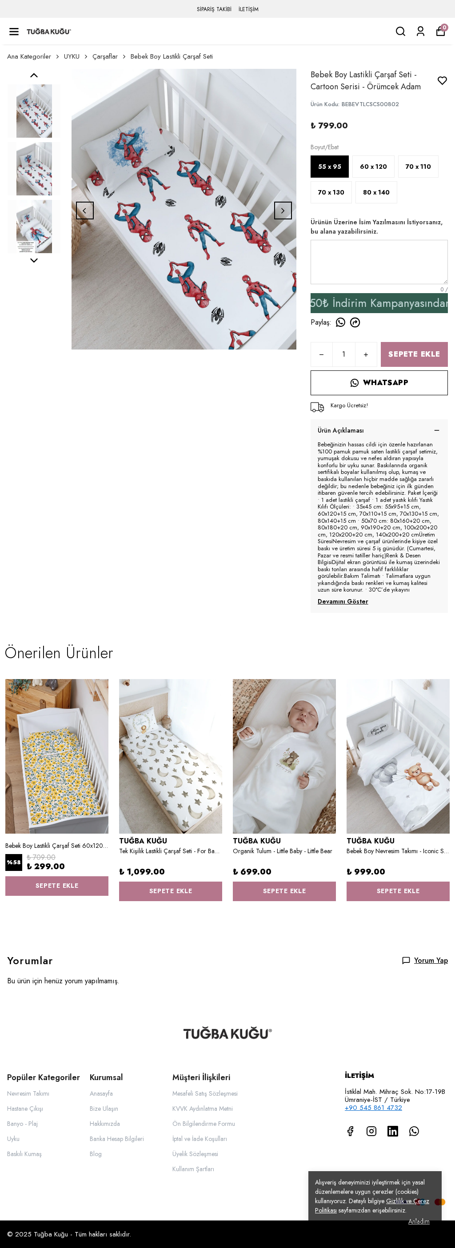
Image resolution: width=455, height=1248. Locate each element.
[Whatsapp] (414, 1131)
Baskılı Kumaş (24, 1153)
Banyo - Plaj (22, 1123)
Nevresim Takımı (28, 1093)
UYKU (72, 56)
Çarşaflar (105, 56)
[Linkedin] (392, 1131)
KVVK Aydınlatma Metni (202, 1108)
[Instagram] (371, 1131)
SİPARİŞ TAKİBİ (214, 9)
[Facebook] (350, 1131)
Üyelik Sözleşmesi (195, 1153)
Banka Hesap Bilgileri (117, 1138)
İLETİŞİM (249, 9)
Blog (96, 1153)
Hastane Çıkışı (25, 1108)
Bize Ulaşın (104, 1108)
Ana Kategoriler (29, 56)
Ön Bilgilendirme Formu (203, 1123)
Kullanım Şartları (193, 1169)
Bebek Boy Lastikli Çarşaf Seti (172, 56)
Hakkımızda (105, 1123)
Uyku (13, 1138)
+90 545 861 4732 (373, 1108)
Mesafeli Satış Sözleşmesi (205, 1093)
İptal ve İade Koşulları (199, 1138)
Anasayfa (101, 1093)
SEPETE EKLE (414, 354)
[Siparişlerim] (420, 31)
